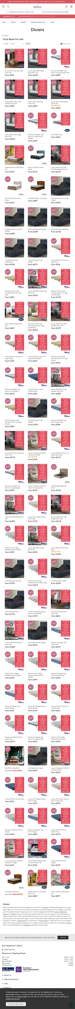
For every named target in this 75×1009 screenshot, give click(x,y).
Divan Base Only (56, 135)
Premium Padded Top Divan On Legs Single (12, 487)
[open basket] (71, 6)
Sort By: (6, 44)
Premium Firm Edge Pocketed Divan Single (13, 674)
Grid (63, 44)
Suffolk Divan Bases (12, 892)
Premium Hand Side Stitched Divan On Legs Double (13, 422)
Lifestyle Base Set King (13, 581)
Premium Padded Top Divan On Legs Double (35, 738)
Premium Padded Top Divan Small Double (58, 674)
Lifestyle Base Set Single (37, 642)
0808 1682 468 (9, 950)
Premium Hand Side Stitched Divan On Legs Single (59, 358)
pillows (69, 923)
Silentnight (63, 912)
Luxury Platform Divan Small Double (35, 390)
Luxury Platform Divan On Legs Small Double (37, 357)
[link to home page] (37, 6)
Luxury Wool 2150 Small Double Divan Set (13, 102)
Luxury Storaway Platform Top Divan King (60, 769)
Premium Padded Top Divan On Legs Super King (60, 72)
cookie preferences (13, 999)
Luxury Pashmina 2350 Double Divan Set (59, 325)
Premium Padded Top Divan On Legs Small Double (35, 136)
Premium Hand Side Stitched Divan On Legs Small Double (59, 293)
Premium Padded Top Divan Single (35, 831)
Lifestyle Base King (11, 612)
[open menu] (3, 6)
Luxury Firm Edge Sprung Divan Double (36, 707)
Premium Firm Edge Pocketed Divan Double (13, 549)
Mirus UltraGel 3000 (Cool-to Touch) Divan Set (37, 862)
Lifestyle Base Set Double (37, 229)
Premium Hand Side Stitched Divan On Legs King (13, 293)
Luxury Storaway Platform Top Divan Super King (37, 487)
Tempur (56, 912)
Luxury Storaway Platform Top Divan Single (14, 862)
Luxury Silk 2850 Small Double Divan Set (59, 390)
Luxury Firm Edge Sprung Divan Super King (59, 800)
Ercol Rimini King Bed (12, 768)
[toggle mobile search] (8, 6)
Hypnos (5, 914)
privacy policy (22, 997)
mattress (45, 907)
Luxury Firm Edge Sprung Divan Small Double (36, 612)
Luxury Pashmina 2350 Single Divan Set (59, 518)
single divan (22, 921)
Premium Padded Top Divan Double (12, 707)
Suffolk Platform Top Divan (37, 198)
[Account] (66, 6)
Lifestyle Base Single (35, 768)
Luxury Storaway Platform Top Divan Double (37, 454)
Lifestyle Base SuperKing (59, 229)
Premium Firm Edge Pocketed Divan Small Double (35, 675)
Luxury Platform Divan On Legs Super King (60, 454)
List (69, 44)
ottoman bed (43, 921)
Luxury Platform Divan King (14, 799)
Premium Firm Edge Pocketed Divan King (58, 738)
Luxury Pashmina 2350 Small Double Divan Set (59, 168)
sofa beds (26, 925)
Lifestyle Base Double (58, 581)
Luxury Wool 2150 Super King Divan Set (36, 72)
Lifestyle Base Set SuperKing (11, 261)
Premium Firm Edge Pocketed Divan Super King (37, 582)
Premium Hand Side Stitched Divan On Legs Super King (36, 325)
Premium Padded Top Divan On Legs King (12, 390)
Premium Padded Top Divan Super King (58, 421)
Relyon (14, 914)
